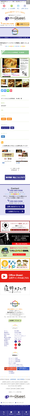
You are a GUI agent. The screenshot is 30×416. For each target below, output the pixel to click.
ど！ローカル (17, 334)
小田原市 (8, 388)
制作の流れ (7, 334)
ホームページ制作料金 (14, 359)
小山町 (27, 383)
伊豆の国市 (4, 383)
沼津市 (3, 119)
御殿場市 (22, 383)
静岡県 (9, 119)
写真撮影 (11, 371)
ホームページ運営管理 (14, 361)
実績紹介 (7, 37)
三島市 (13, 382)
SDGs (5, 345)
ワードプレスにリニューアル (16, 366)
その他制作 (11, 373)
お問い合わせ (24, 7)
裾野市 (17, 383)
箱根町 (22, 388)
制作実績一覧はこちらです (14, 177)
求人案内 (16, 331)
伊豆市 (9, 383)
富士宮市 (15, 386)
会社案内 (6, 344)
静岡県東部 (13, 379)
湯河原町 (13, 388)
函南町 (25, 382)
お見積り (6, 342)
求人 (18, 7)
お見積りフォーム (22, 24)
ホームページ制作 (13, 358)
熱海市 (13, 383)
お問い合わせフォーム (13, 206)
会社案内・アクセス (14, 320)
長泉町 (21, 382)
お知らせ (4, 7)
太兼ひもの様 (16, 168)
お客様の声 (7, 339)
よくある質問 (11, 7)
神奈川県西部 (20, 379)
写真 (12, 127)
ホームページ (5, 127)
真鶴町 (18, 388)
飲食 (3, 136)
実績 (5, 335)
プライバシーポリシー (20, 335)
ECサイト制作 (12, 363)
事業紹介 (6, 332)
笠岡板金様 (14, 170)
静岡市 (20, 386)
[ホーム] (15, 21)
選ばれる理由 (7, 337)
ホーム (1, 37)
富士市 (10, 386)
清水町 (17, 382)
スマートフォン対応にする (16, 364)
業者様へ (6, 340)
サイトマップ (17, 337)
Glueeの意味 (17, 332)
